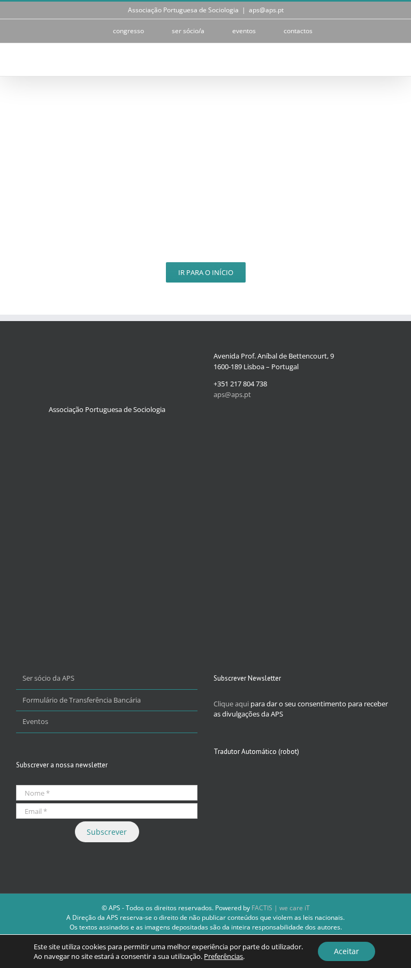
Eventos (35, 721)
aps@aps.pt (266, 9)
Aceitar (346, 951)
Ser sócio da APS (48, 678)
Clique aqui (231, 703)
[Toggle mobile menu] (390, 59)
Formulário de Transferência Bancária (81, 700)
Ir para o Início (205, 272)
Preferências (223, 956)
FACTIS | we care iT (281, 907)
